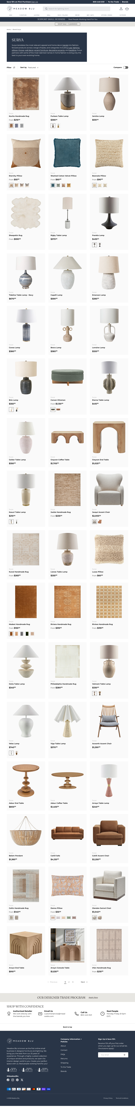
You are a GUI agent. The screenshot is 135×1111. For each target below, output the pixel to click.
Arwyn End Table (16, 968)
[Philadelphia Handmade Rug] (67, 661)
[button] (127, 8)
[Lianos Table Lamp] (67, 549)
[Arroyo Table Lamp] (109, 781)
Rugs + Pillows (63, 15)
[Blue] (16, 126)
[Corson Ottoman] (67, 378)
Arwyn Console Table (60, 968)
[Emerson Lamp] (109, 272)
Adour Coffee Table (59, 803)
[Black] (27, 185)
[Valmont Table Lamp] (109, 661)
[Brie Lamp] (26, 378)
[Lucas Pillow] (109, 549)
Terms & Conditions (122, 1098)
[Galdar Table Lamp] (26, 437)
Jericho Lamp (98, 116)
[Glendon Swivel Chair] (109, 886)
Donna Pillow (56, 908)
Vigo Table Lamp (58, 744)
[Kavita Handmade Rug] (26, 94)
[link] (52, 982)
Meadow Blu (15, 1098)
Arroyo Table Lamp (100, 803)
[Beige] (16, 185)
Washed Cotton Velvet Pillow (64, 176)
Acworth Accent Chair (102, 744)
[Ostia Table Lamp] (26, 661)
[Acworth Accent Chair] (109, 721)
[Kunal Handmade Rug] (26, 549)
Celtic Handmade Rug (18, 908)
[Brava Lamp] (67, 325)
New (10, 15)
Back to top (67, 1027)
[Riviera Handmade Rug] (67, 602)
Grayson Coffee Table (60, 460)
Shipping (64, 1063)
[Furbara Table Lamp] (67, 94)
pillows (15, 50)
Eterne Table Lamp (100, 400)
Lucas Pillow (97, 572)
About (63, 1046)
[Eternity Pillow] (26, 153)
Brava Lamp (56, 348)
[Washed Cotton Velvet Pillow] (67, 153)
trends (65, 45)
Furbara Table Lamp (59, 116)
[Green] (27, 634)
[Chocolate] (22, 185)
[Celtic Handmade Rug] (26, 886)
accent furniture (41, 50)
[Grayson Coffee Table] (67, 437)
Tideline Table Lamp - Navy (21, 295)
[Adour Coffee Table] (67, 781)
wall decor (29, 50)
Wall (48, 15)
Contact (64, 1050)
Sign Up (34, 2)
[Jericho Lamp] (109, 94)
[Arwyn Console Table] (67, 945)
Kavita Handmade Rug (19, 116)
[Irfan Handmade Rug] (109, 945)
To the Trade (113, 2)
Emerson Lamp (99, 295)
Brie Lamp (13, 400)
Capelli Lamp (56, 295)
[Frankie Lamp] (109, 213)
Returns (64, 1059)
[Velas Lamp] (26, 721)
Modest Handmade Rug (19, 624)
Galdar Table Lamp (17, 460)
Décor (77, 15)
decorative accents (57, 50)
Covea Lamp (14, 348)
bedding (72, 50)
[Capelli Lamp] (67, 272)
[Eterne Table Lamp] (109, 378)
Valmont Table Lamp (101, 684)
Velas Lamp (14, 744)
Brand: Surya (17, 29)
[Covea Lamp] (26, 325)
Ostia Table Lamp (17, 684)
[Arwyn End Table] (26, 945)
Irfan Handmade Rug (101, 968)
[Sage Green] (58, 185)
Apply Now (93, 997)
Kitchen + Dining (106, 15)
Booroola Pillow (99, 176)
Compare (118, 67)
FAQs (63, 1054)
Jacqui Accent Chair (101, 512)
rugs (70, 48)
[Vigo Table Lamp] (67, 721)
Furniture (23, 15)
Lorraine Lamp (98, 348)
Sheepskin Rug (15, 235)
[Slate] (58, 918)
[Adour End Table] (26, 781)
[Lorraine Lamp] (109, 325)
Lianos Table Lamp (59, 572)
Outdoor (123, 15)
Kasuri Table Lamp (17, 512)
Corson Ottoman (58, 400)
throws (21, 50)
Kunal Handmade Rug (19, 572)
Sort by (23, 67)
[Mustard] (63, 918)
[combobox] (76, 8)
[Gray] (22, 126)
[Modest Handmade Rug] (26, 602)
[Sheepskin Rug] (26, 213)
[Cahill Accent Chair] (109, 833)
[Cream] (100, 185)
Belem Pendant (16, 856)
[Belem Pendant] (26, 833)
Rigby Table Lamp (59, 235)
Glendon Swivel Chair (101, 908)
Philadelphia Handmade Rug (63, 684)
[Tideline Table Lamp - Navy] (26, 272)
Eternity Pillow (15, 176)
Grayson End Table (100, 460)
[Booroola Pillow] (109, 153)
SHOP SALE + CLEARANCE (67, 24)
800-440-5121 (99, 2)
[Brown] (58, 126)
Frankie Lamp (98, 235)
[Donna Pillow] (67, 886)
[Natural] (16, 634)
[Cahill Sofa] (67, 833)
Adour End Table (16, 803)
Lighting (37, 15)
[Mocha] (63, 185)
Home (9, 29)
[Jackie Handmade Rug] (67, 490)
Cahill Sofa (55, 856)
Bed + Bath (90, 15)
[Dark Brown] (16, 918)
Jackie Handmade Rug (61, 512)
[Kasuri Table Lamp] (26, 490)
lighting (76, 48)
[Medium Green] (69, 918)
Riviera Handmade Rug (61, 624)
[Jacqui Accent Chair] (109, 490)
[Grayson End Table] (109, 437)
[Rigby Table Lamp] (67, 213)
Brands (125, 2)
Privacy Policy (108, 1098)
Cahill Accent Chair (100, 856)
